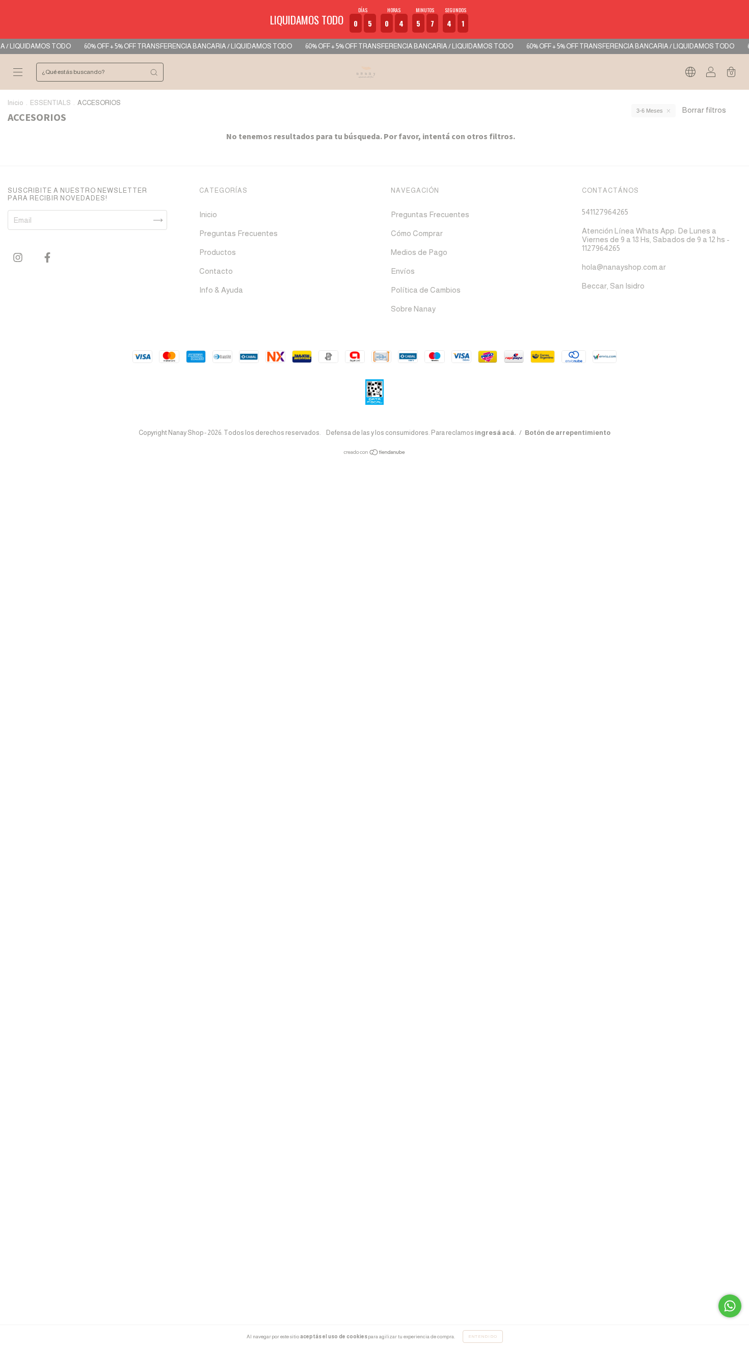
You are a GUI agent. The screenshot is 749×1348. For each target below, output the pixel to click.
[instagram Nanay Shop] (19, 257)
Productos (217, 252)
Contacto (216, 271)
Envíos (403, 271)
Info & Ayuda (221, 290)
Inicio (15, 103)
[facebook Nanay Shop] (47, 257)
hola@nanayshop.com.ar (624, 267)
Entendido (482, 1336)
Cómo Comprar (417, 233)
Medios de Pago (419, 252)
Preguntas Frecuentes (238, 233)
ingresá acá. (495, 432)
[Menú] (18, 72)
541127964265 (605, 212)
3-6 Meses (649, 111)
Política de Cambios (426, 290)
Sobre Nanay (413, 308)
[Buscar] (154, 72)
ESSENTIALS (50, 103)
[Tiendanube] (375, 453)
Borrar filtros (704, 110)
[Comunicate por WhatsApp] (729, 1305)
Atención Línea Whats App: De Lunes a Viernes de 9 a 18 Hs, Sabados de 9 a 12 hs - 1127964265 (656, 239)
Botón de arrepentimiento (567, 432)
